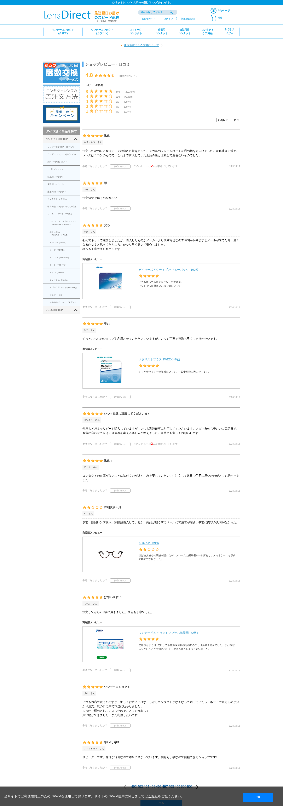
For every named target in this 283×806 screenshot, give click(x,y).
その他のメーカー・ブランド (63, 302)
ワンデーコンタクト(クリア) (60, 147)
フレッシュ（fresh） (59, 280)
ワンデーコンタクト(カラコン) (61, 154)
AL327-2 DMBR (149, 543)
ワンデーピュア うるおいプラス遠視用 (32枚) (168, 632)
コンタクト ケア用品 (57, 199)
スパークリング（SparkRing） (64, 287)
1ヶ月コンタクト (55, 169)
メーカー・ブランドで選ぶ (59, 214)
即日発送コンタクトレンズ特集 (61, 206)
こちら (153, 796)
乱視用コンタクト (55, 177)
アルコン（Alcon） (58, 242)
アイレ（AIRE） (57, 272)
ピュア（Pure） (57, 295)
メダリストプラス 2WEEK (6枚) (159, 359)
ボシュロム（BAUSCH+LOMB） (60, 233)
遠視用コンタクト (55, 184)
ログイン (168, 18)
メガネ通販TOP (54, 310)
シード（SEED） (58, 250)
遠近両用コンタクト (56, 191)
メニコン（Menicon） (60, 257)
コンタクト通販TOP (56, 139)
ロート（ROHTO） (58, 265)
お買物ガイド (148, 18)
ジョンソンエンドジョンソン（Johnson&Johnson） (63, 223)
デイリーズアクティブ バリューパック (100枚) (169, 269)
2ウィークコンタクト (57, 162)
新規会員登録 (188, 18)
